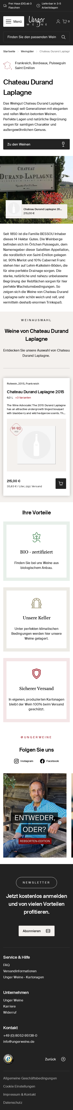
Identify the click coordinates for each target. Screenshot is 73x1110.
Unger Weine (13, 1000)
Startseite (9, 51)
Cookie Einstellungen (19, 1086)
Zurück (50, 1059)
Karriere (9, 1006)
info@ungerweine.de (18, 1041)
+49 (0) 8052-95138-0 (20, 1035)
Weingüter (27, 51)
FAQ (6, 965)
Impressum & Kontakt (19, 1094)
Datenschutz (12, 1102)
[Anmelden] (58, 21)
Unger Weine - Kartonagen (23, 977)
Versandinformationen (19, 971)
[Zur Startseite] (37, 21)
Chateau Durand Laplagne (56, 51)
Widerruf (9, 1012)
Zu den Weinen (18, 144)
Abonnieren (32, 931)
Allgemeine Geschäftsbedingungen (30, 1078)
